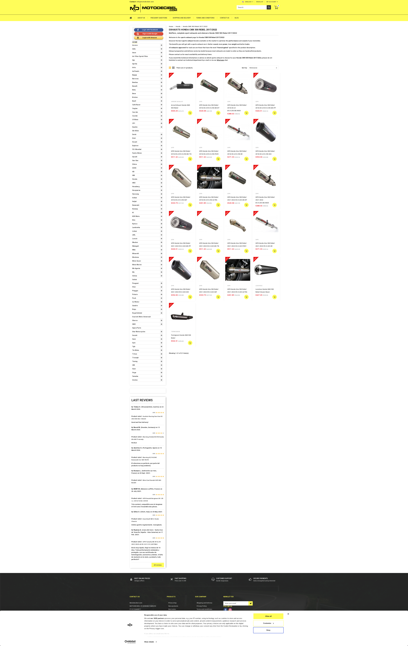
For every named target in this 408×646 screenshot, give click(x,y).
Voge (134, 372)
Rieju (134, 309)
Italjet (134, 201)
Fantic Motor (137, 153)
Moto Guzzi (136, 261)
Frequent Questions (159, 18)
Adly (134, 49)
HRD (133, 183)
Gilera (134, 164)
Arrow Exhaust (177, 101)
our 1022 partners (157, 618)
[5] (163, 412)
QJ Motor (135, 302)
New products (173, 606)
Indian (134, 198)
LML (133, 235)
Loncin (134, 238)
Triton (134, 354)
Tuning (134, 361)
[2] (158, 412)
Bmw (134, 93)
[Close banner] (288, 614)
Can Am (135, 112)
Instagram (230, 610)
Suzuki (134, 335)
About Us (141, 18)
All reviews (158, 565)
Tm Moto (135, 350)
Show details (149, 642)
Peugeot (135, 283)
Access (135, 45)
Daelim (134, 127)
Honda (134, 179)
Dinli (134, 138)
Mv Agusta (136, 268)
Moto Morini (137, 264)
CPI (133, 123)
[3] (160, 412)
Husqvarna (136, 190)
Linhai (134, 231)
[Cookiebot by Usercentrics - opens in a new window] (130, 641)
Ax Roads (135, 71)
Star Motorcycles (138, 331)
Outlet (134, 279)
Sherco (135, 320)
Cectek (134, 116)
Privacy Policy (202, 606)
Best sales (172, 609)
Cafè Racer (136, 105)
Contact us (135, 597)
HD (133, 172)
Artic (134, 67)
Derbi (134, 134)
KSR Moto (136, 216)
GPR (200, 101)
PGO (134, 287)
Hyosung (135, 194)
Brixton (135, 97)
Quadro (135, 305)
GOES (134, 168)
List (173, 68)
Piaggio (135, 291)
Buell (134, 101)
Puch (134, 298)
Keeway (135, 209)
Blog (237, 18)
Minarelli (135, 253)
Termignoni (175, 331)
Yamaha (135, 376)
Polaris (135, 294)
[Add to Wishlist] (191, 80)
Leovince (259, 285)
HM (133, 175)
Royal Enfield (137, 313)
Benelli (134, 86)
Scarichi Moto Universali (141, 317)
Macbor (135, 242)
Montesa (135, 257)
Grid (170, 68)
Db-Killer (135, 131)
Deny (268, 630)
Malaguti (135, 246)
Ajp (133, 60)
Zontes (135, 380)
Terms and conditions (205, 18)
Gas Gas (135, 160)
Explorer (135, 145)
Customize (267, 623)
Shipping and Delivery (182, 18)
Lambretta (136, 227)
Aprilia (134, 64)
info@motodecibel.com (145, 2)
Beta (134, 90)
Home (132, 18)
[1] (156, 412)
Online (134, 276)
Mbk (133, 250)
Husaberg (136, 186)
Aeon (134, 52)
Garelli (134, 157)
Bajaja (134, 75)
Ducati (134, 142)
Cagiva (134, 108)
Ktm (133, 220)
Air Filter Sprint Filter (140, 56)
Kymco (134, 224)
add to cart (190, 113)
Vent (134, 369)
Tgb (133, 346)
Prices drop (172, 603)
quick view (191, 76)
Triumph (135, 357)
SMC (134, 324)
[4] (161, 412)
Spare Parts (136, 328)
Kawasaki (135, 205)
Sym (133, 343)
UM (133, 365)
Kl (133, 212)
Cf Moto (135, 119)
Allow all (268, 616)
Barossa (135, 79)
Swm (134, 339)
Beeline (135, 82)
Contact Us (224, 18)
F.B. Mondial (136, 149)
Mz (133, 272)
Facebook (225, 610)
